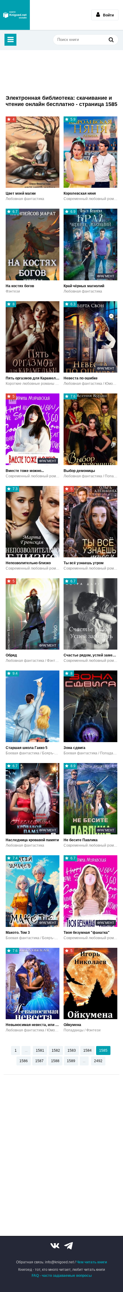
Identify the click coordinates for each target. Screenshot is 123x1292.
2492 (98, 1061)
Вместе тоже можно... (25, 471)
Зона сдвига (74, 748)
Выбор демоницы (79, 471)
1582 (56, 1050)
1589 (71, 1061)
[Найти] (111, 39)
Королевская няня (80, 193)
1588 (55, 1061)
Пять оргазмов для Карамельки (32, 378)
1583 (71, 1050)
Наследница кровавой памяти (32, 840)
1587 (39, 1061)
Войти (108, 15)
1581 (40, 1050)
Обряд (11, 655)
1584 (87, 1050)
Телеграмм (68, 1245)
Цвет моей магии (21, 193)
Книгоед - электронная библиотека (15, 15)
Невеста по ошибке (81, 378)
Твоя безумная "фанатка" (87, 932)
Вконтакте (54, 1245)
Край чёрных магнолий (84, 286)
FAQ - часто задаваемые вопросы (62, 1275)
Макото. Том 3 (18, 932)
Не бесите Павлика (81, 840)
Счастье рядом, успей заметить (90, 655)
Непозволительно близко (28, 563)
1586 (23, 1061)
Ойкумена (72, 1025)
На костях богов (20, 286)
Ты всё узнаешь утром (84, 563)
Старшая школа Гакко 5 (26, 748)
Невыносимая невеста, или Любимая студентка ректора (32, 1025)
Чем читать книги (91, 1262)
